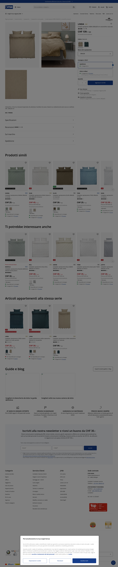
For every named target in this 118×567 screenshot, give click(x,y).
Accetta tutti (84, 561)
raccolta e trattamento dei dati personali (43, 554)
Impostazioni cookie (35, 561)
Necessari (60, 561)
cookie (70, 554)
